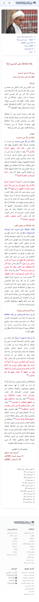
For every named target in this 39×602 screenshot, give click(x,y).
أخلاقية (32, 538)
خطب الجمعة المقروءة (27, 583)
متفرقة (15, 552)
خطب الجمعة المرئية (28, 580)
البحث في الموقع (29, 594)
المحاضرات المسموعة (28, 572)
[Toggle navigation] (4, 3)
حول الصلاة (30, 557)
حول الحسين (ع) (22, 40)
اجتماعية (14, 544)
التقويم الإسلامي (29, 588)
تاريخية (31, 546)
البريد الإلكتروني (10, 572)
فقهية (32, 535)
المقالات (30, 40)
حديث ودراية (30, 560)
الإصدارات (31, 591)
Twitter (12, 580)
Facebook (11, 583)
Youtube (11, 578)
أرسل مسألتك (13, 535)
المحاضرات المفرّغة (28, 578)
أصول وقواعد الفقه (28, 544)
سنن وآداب (31, 554)
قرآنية (32, 549)
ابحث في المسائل (12, 533)
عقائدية (32, 541)
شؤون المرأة (30, 552)
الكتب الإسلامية (29, 586)
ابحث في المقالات (29, 533)
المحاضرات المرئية (29, 575)
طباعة (31, 52)
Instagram (11, 575)
